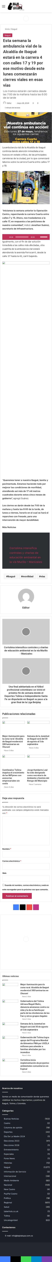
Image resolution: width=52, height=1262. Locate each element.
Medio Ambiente (11, 1180)
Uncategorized (10, 1220)
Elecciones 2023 (11, 1141)
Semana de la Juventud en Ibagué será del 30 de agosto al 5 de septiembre (34, 1027)
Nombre (6, 849)
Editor (9, 103)
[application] (26, 237)
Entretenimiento (11, 1149)
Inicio (7, 29)
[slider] (44, 236)
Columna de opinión (13, 1127)
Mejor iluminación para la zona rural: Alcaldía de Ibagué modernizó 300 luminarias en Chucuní (13, 741)
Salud (6, 1207)
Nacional (8, 1185)
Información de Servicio (15, 1172)
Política (7, 1198)
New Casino (9, 1189)
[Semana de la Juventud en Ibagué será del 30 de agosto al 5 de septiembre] (38, 727)
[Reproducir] (6, 237)
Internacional (10, 1176)
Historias (8, 1163)
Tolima (7, 1216)
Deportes (8, 1132)
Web (4, 873)
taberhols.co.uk (11, 1211)
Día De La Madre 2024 (14, 1136)
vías (43, 576)
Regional (8, 1202)
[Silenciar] (37, 237)
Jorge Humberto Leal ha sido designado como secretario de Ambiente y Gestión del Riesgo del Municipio (38, 775)
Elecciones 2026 (11, 1145)
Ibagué (14, 29)
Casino (7, 1123)
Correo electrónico (11, 861)
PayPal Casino (10, 1194)
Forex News (9, 1158)
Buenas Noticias (11, 1119)
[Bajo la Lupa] (16, 6)
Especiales (9, 1154)
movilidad (28, 576)
